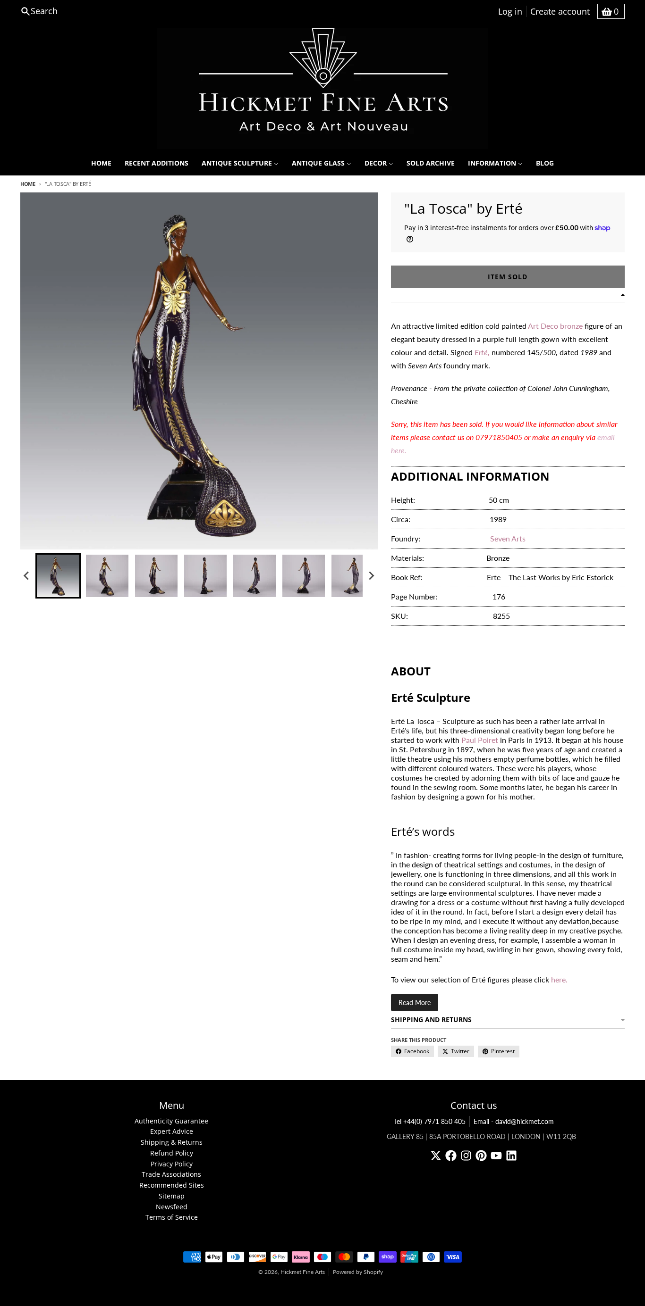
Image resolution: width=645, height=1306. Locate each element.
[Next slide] (371, 575)
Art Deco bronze (555, 325)
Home (27, 183)
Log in (510, 11)
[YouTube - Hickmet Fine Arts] (496, 1155)
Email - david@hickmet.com (514, 1121)
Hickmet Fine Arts (302, 1271)
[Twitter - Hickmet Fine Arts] (435, 1155)
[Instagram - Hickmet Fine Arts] (466, 1155)
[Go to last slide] (27, 575)
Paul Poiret (479, 739)
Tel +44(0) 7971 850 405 (430, 1121)
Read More (415, 1002)
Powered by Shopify (358, 1271)
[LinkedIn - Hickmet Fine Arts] (511, 1155)
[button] (58, 576)
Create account (560, 11)
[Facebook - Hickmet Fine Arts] (451, 1155)
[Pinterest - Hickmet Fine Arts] (481, 1155)
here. (559, 979)
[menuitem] (101, 163)
